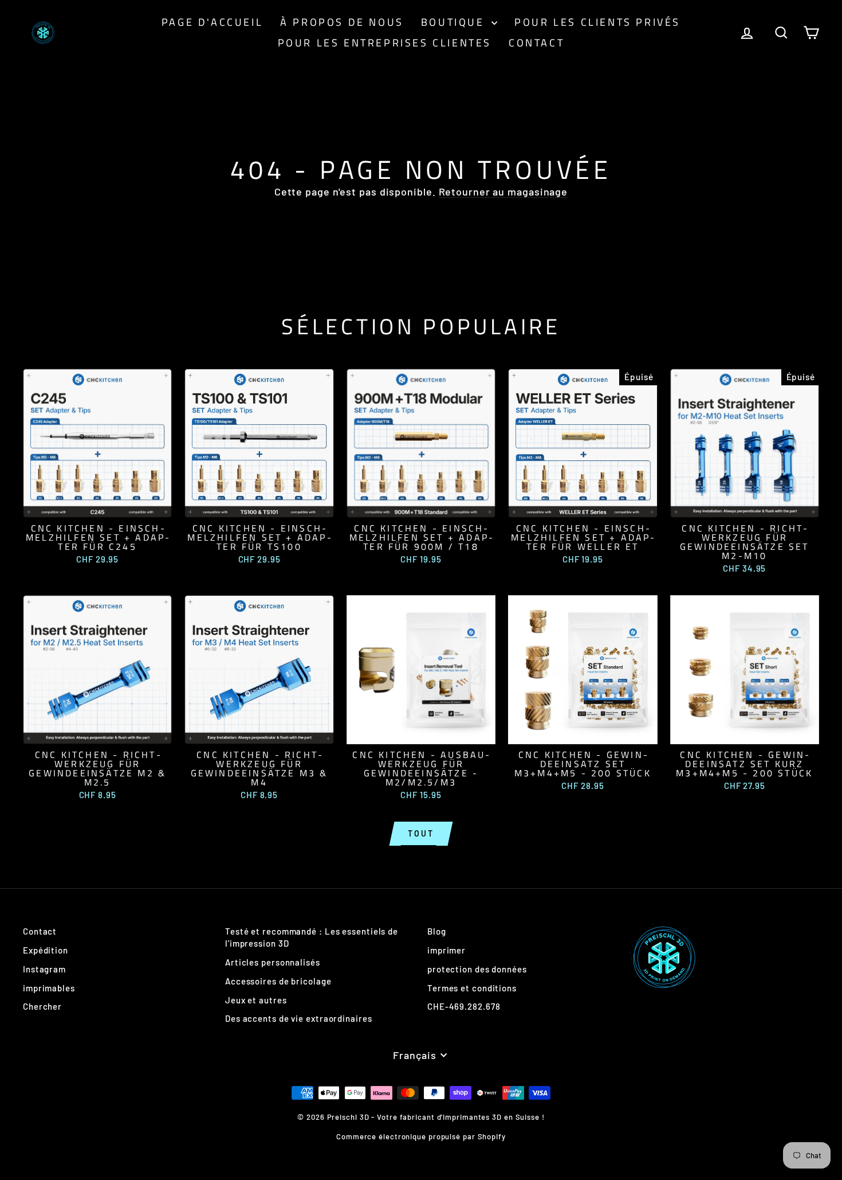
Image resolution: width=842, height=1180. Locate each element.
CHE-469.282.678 (464, 1006)
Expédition (45, 950)
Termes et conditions (472, 988)
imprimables (49, 988)
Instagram (44, 969)
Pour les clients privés (597, 22)
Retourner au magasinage (503, 191)
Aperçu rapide (97, 505)
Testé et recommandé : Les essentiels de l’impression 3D (311, 937)
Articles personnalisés (272, 962)
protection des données (477, 969)
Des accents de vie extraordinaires (298, 1018)
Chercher (42, 1006)
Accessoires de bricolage (278, 981)
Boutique (455, 22)
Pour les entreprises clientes (384, 42)
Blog (436, 931)
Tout (421, 833)
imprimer (446, 950)
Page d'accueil (212, 22)
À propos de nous (342, 22)
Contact (536, 42)
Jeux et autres (256, 1000)
